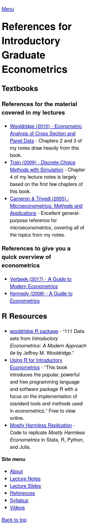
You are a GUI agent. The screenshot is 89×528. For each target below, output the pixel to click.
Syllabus (19, 500)
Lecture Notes (25, 478)
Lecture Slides (25, 485)
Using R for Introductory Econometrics (36, 363)
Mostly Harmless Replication (41, 425)
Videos (17, 507)
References (22, 492)
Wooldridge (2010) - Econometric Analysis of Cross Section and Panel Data (46, 133)
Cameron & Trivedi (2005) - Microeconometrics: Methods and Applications (46, 205)
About (16, 471)
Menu (8, 8)
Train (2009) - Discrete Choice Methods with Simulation (42, 165)
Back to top (14, 519)
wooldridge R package (34, 330)
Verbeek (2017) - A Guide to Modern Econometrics (40, 282)
